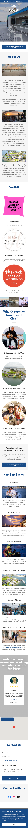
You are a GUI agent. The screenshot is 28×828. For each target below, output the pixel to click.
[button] (3, 4)
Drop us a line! (14, 778)
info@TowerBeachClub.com (9, 760)
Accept (14, 824)
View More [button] (14, 699)
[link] (14, 4)
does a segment (12, 647)
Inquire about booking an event (14, 47)
